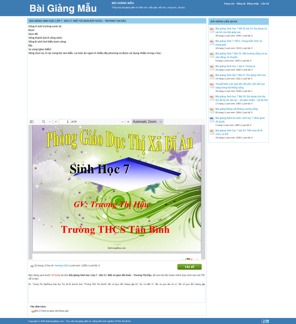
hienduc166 (61, 265)
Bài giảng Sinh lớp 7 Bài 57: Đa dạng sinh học (240, 75)
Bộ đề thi (126, 321)
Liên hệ (265, 3)
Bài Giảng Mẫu (123, 3)
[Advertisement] (116, 90)
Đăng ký (241, 3)
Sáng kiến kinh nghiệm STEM (106, 321)
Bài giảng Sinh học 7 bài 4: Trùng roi (235, 66)
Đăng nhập (253, 3)
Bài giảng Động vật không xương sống (236, 109)
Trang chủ (229, 3)
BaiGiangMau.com (55, 321)
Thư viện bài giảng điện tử (78, 321)
